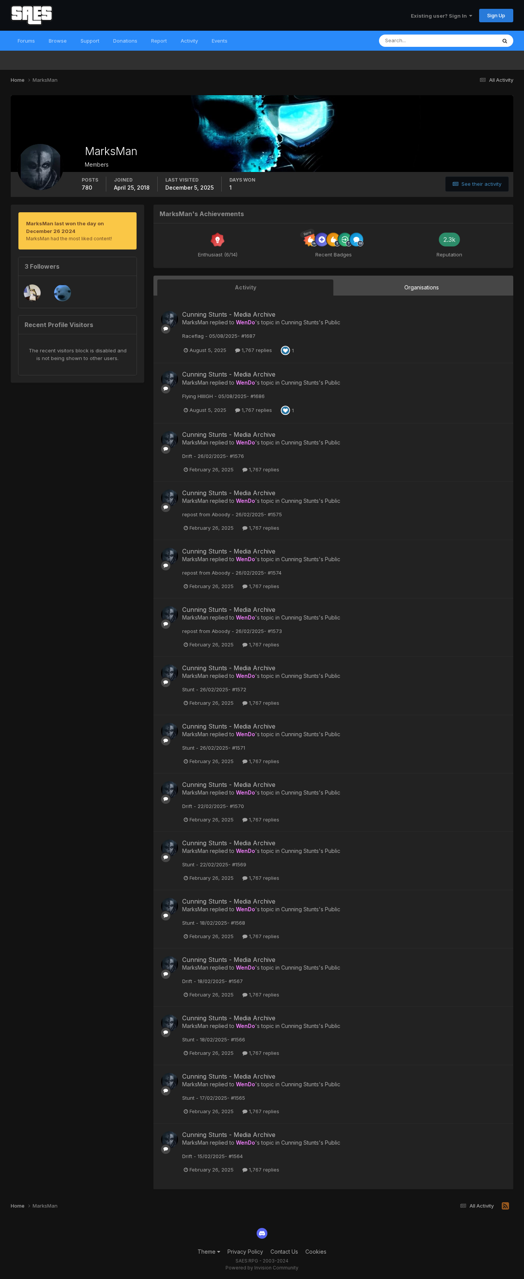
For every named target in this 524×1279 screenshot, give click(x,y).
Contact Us (284, 1251)
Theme (207, 1251)
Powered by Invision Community (262, 1268)
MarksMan (195, 322)
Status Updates (468, 40)
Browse (58, 41)
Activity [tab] (245, 287)
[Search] (504, 41)
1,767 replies (256, 350)
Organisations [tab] (421, 287)
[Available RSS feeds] (505, 1206)
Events (219, 41)
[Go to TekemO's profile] (62, 292)
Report (159, 41)
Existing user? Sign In (440, 16)
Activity (189, 41)
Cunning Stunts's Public (310, 322)
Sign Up (496, 15)
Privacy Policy (245, 1251)
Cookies (315, 1251)
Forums (26, 41)
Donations (125, 41)
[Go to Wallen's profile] (32, 292)
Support (90, 41)
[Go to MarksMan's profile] (169, 319)
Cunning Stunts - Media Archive (228, 314)
